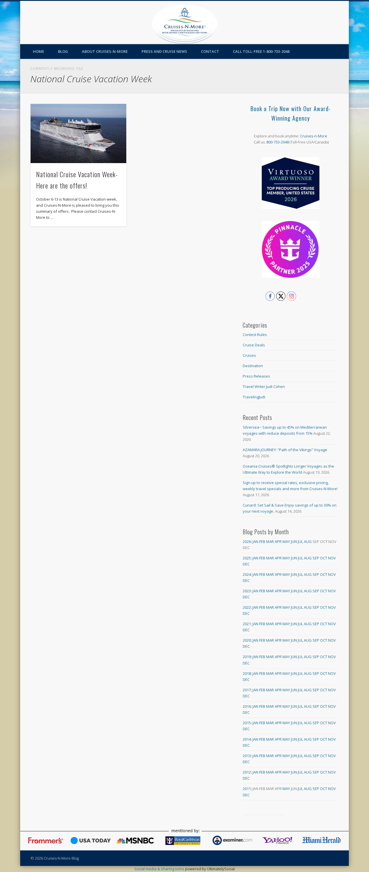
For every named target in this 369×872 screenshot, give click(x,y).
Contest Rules (255, 334)
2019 (247, 656)
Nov (332, 558)
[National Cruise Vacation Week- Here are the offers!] (78, 133)
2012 (247, 772)
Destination (253, 365)
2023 (247, 590)
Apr (278, 541)
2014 (247, 739)
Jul (300, 541)
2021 (247, 623)
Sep (315, 558)
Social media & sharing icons (159, 868)
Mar (270, 541)
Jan (255, 541)
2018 (247, 673)
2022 (247, 607)
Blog (63, 51)
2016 (247, 706)
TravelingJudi (254, 396)
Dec (246, 564)
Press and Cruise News (164, 51)
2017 (247, 689)
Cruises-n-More (313, 136)
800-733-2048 (277, 142)
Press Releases (256, 376)
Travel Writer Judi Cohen (264, 386)
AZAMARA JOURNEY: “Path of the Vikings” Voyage (285, 449)
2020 (247, 640)
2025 (247, 558)
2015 (247, 722)
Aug (308, 541)
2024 (247, 574)
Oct (323, 558)
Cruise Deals (254, 345)
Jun (294, 541)
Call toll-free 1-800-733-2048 (261, 51)
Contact (210, 51)
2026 (247, 541)
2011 (247, 788)
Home (38, 51)
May (286, 541)
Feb (262, 541)
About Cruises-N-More (105, 51)
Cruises (249, 355)
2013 (247, 755)
